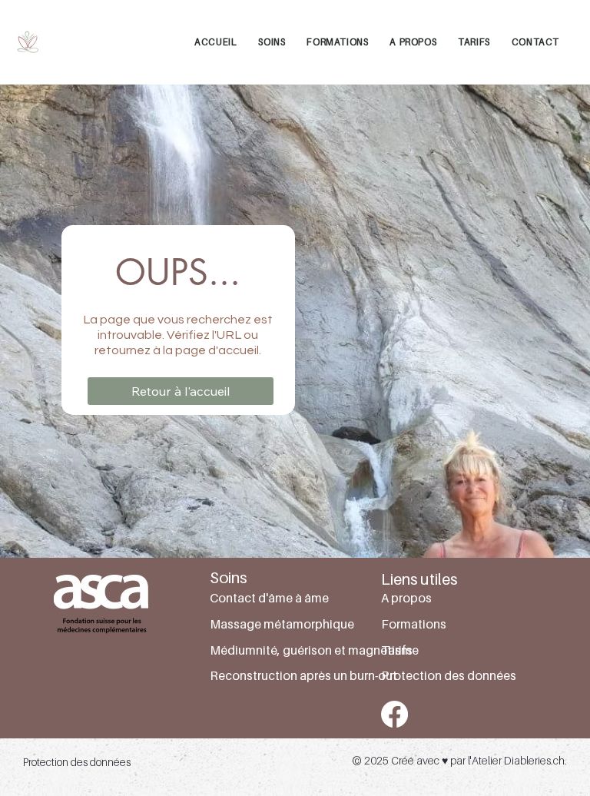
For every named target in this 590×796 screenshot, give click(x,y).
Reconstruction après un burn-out (303, 675)
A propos (406, 597)
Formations (413, 624)
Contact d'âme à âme (269, 597)
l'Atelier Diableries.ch (516, 760)
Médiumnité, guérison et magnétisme (314, 650)
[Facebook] (394, 714)
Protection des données (448, 675)
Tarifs (397, 650)
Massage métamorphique (282, 624)
